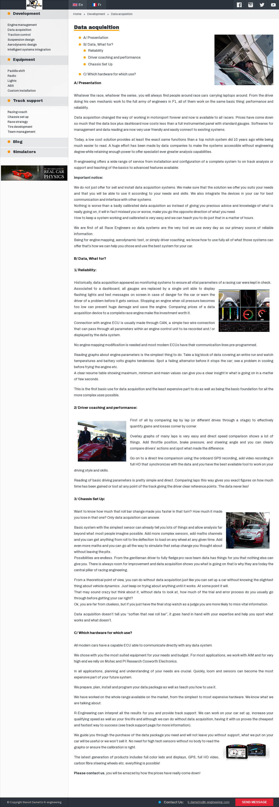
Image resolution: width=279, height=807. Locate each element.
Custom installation (22, 90)
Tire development (20, 126)
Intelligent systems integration (29, 49)
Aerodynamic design (22, 44)
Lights (12, 80)
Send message (254, 802)
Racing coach (17, 112)
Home (77, 14)
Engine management (22, 24)
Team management (21, 131)
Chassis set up (18, 116)
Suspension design (21, 39)
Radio (12, 75)
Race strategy (18, 121)
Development (96, 14)
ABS (11, 85)
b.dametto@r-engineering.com (208, 802)
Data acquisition (19, 29)
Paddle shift (16, 70)
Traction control (19, 34)
